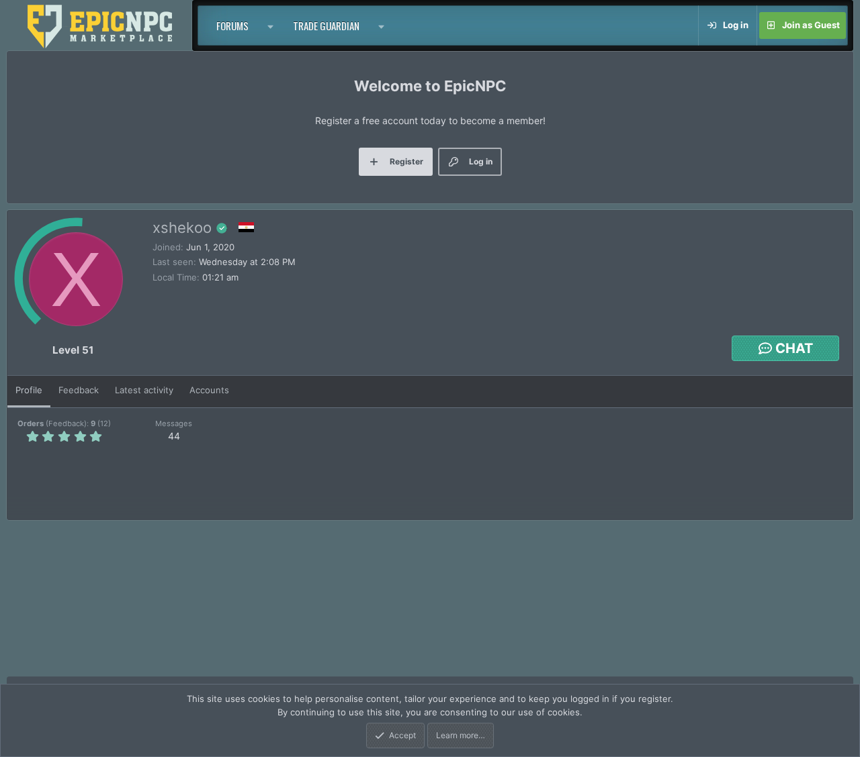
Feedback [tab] (78, 390)
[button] (271, 25)
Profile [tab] (28, 390)
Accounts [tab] (209, 390)
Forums (232, 25)
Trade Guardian (326, 25)
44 (174, 436)
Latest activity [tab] (144, 390)
